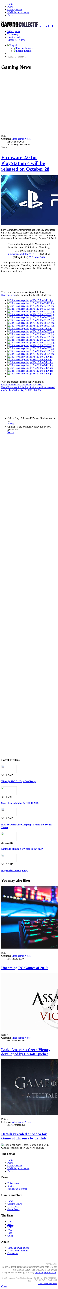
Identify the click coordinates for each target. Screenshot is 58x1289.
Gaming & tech (14, 9)
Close (4, 1286)
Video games (13, 31)
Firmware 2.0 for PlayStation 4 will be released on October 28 (25, 163)
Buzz (10, 15)
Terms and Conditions (18, 1247)
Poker (10, 6)
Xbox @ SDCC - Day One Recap (18, 781)
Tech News (13, 1206)
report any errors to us (45, 1272)
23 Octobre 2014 (37, 257)
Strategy (11, 1186)
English (28, 50)
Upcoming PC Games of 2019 (24, 968)
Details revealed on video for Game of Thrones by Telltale (24, 1136)
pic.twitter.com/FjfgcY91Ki (21, 253)
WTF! (10, 1227)
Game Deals (13, 1209)
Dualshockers (8, 295)
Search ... (12, 56)
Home (10, 4)
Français (28, 48)
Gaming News (14, 1203)
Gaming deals (14, 37)
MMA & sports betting (18, 12)
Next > (10, 432)
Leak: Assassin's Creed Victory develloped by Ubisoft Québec (25, 1052)
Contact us (12, 1253)
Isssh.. (10, 1224)
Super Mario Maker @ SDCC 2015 (20, 803)
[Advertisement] (29, 102)
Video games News (20, 138)
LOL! (10, 1221)
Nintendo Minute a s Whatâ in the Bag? (22, 849)
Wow (10, 1230)
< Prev (10, 424)
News (10, 1201)
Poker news (13, 1183)
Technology (13, 34)
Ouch (10, 1235)
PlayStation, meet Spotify (14, 870)
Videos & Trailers (16, 40)
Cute (9, 1233)
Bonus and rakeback (17, 1189)
